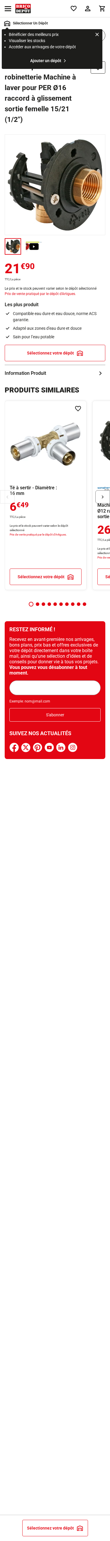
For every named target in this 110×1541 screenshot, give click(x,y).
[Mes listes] (73, 8)
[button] (31, 604)
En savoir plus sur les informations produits (55, 373)
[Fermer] (97, 35)
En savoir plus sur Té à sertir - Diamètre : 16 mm (45, 495)
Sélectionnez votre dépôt (50, 353)
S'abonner (55, 714)
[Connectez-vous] (87, 8)
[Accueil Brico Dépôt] (23, 8)
